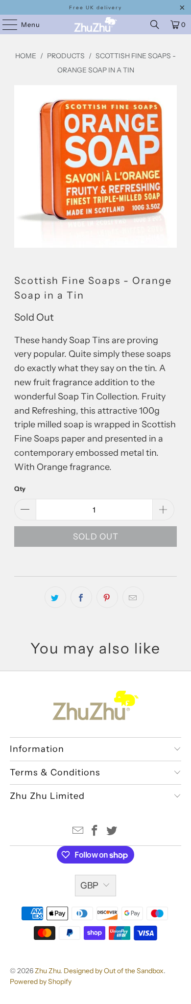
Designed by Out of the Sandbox (114, 970)
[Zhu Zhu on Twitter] (112, 831)
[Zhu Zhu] (95, 24)
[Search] (154, 24)
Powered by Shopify (41, 981)
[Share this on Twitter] (55, 597)
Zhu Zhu (47, 970)
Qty (19, 488)
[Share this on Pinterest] (107, 597)
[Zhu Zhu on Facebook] (95, 831)
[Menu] (5, 24)
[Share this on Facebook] (81, 597)
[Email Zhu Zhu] (78, 831)
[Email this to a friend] (133, 597)
